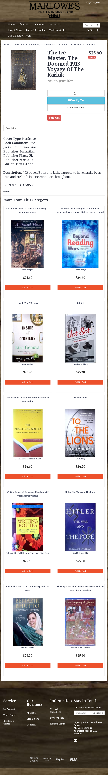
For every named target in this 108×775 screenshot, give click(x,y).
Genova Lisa (27, 364)
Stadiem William (80, 364)
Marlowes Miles (57, 30)
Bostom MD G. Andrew (80, 648)
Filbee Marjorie (27, 270)
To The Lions (80, 397)
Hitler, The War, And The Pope (80, 492)
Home (11, 24)
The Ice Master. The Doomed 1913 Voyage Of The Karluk (68, 44)
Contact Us (55, 24)
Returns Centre (57, 724)
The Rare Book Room (19, 35)
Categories (39, 24)
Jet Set (80, 303)
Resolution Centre (8, 722)
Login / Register (93, 3)
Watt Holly (80, 459)
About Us (24, 24)
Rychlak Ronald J (80, 553)
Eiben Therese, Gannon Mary (28, 459)
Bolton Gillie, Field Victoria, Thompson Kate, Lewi (27, 553)
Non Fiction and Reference (25, 44)
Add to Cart (27, 287)
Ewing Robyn (80, 270)
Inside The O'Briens (28, 303)
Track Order (9, 715)
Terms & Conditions (55, 710)
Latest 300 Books (35, 30)
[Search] (97, 25)
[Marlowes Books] (54, 10)
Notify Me (77, 100)
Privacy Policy (57, 718)
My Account (9, 709)
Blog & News (15, 30)
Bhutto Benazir (27, 648)
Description (11, 128)
